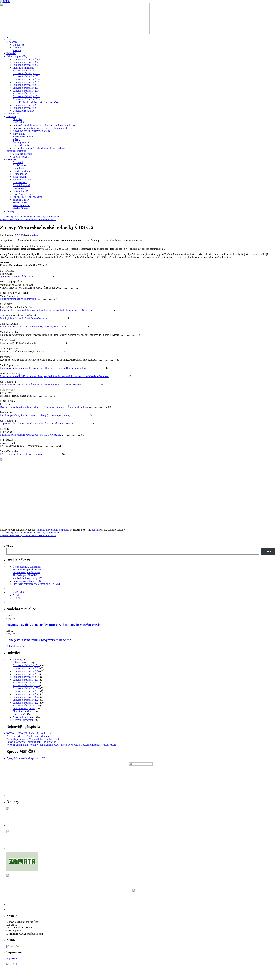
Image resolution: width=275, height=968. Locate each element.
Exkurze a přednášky (17, 56)
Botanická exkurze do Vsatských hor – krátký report (32, 739)
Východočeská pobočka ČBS (27, 578)
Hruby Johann (20, 173)
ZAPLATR (18, 122)
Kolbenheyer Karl (22, 179)
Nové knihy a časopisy (57, 529)
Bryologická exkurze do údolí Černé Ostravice (23, 318)
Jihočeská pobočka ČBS (25, 575)
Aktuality (40, 529)
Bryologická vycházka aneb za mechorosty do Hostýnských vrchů (33, 326)
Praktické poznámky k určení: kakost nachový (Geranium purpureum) (35, 415)
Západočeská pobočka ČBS (27, 581)
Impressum (11, 958)
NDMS (16, 595)
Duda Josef (18, 168)
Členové (17, 47)
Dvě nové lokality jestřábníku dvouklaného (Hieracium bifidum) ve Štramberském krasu (44, 407)
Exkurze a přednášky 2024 (26, 64)
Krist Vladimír (20, 176)
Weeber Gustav (20, 208)
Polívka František (21, 191)
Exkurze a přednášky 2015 (26, 93)
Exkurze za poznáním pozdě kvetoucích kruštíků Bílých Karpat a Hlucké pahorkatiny (43, 368)
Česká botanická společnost (26, 566)
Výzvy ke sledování (23, 136)
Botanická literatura (16, 151)
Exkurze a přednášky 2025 (26, 62)
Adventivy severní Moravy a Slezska (31, 130)
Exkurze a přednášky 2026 (26, 59)
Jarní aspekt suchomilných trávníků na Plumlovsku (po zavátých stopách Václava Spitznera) (46, 310)
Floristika (11, 116)
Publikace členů (21, 156)
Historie (17, 50)
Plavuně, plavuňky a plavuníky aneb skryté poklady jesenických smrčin (53, 624)
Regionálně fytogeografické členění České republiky (39, 148)
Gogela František (21, 171)
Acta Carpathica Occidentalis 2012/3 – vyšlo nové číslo (29, 216)
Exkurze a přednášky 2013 (26, 99)
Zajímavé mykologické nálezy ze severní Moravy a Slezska (42, 128)
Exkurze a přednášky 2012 (26, 105)
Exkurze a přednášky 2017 (26, 87)
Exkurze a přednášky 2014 (26, 96)
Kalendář (11, 53)
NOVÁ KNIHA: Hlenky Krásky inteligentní (29, 733)
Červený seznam (21, 142)
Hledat (10, 546)
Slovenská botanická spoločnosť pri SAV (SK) (36, 584)
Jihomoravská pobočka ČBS (27, 569)
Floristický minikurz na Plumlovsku (18, 298)
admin (35, 235)
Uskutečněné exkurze (23, 110)
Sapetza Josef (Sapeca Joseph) (28, 196)
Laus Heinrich (20, 182)
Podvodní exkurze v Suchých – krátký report (28, 736)
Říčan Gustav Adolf (23, 194)
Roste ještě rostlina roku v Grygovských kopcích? (38, 640)
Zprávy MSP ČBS (15, 113)
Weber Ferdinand (21, 205)
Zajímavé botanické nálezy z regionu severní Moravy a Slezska (44, 125)
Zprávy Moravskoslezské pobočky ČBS (26, 758)
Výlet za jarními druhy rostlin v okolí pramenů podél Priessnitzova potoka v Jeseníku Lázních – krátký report (61, 744)
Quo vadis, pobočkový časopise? (16, 276)
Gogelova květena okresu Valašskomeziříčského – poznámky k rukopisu (36, 423)
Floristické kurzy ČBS (24, 708)
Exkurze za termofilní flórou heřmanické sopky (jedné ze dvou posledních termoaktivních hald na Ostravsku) (54, 376)
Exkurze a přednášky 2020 (26, 79)
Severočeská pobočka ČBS (26, 572)
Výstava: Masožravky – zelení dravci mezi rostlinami (28, 219)
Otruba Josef (19, 188)
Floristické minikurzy (23, 67)
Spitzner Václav (21, 199)
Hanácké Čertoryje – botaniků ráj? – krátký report (31, 742)
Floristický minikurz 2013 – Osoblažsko (39, 102)
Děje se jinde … (21, 662)
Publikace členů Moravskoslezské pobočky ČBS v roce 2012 (30, 434)
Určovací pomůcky (22, 145)
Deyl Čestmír (19, 165)
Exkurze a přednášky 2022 (26, 73)
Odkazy (10, 211)
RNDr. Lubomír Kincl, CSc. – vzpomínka (21, 454)
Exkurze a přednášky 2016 (26, 90)
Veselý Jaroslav (20, 202)
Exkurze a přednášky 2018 (26, 85)
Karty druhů (19, 133)
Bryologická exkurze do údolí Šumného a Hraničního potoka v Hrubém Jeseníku (40, 384)
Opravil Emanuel (21, 185)
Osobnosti (11, 159)
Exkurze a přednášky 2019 (26, 82)
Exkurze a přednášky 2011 (26, 107)
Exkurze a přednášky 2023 (26, 70)
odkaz (95, 529)
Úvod (9, 39)
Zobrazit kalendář (15, 646)
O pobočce (11, 41)
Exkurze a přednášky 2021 (26, 76)
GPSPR (17, 598)
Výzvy (16, 139)
